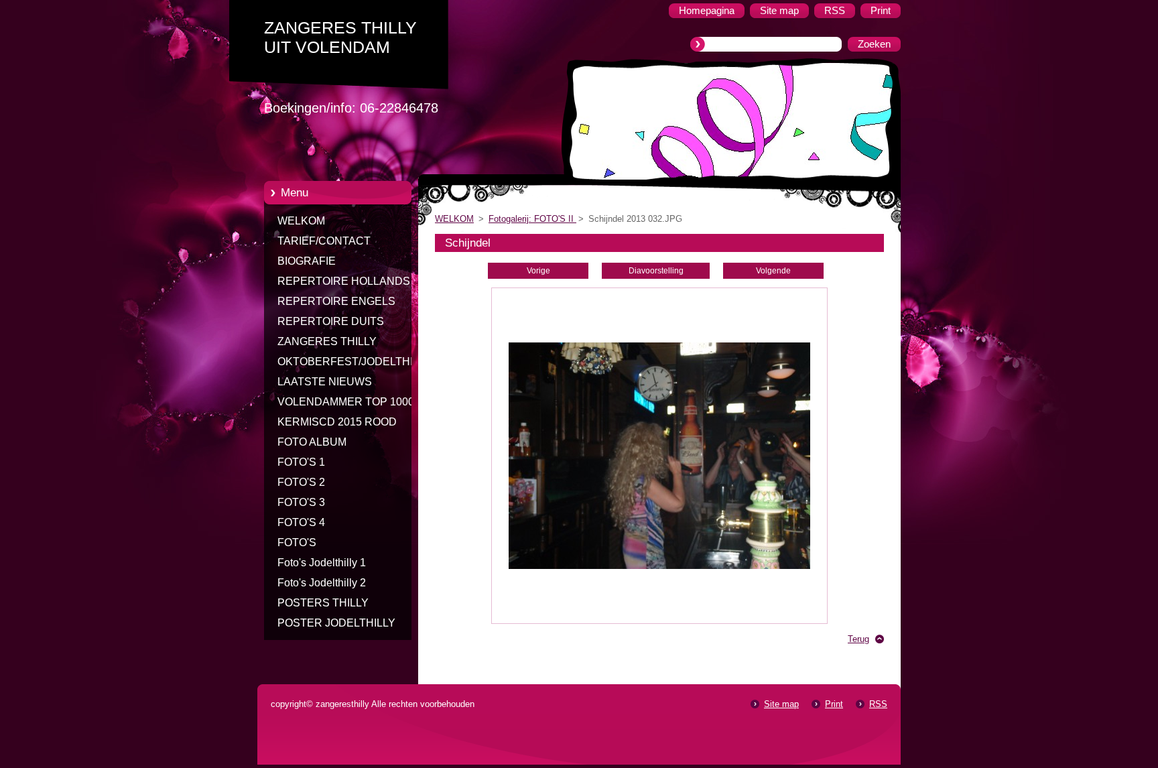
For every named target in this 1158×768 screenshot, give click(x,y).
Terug (858, 639)
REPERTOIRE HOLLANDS (343, 281)
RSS (878, 704)
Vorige (538, 270)
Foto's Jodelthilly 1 (321, 562)
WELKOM (301, 221)
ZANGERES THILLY (327, 341)
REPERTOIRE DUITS (330, 321)
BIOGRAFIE (306, 261)
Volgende (773, 270)
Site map (781, 704)
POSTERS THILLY (323, 603)
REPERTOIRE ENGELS (336, 301)
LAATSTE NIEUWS (324, 381)
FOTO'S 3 (301, 502)
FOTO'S (296, 542)
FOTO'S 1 (301, 462)
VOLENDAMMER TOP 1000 (345, 401)
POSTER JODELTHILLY (336, 623)
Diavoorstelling (656, 270)
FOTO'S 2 (301, 482)
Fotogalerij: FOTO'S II (532, 219)
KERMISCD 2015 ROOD (337, 422)
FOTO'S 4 (301, 522)
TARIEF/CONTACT (324, 241)
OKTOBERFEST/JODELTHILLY (354, 361)
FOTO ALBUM (311, 442)
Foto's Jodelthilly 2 (321, 582)
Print (834, 704)
